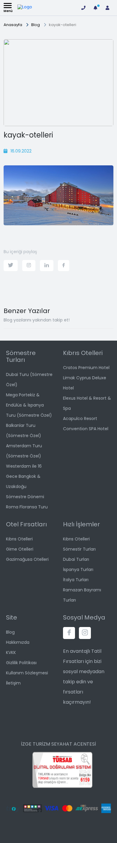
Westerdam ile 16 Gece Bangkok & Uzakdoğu (24, 476)
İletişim (13, 683)
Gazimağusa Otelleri (27, 559)
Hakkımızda (17, 642)
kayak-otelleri (62, 25)
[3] (95, 8)
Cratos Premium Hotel (86, 368)
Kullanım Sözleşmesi (27, 673)
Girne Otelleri (19, 549)
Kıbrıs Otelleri (19, 539)
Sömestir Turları (79, 549)
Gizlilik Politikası (21, 663)
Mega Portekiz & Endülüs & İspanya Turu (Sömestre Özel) (29, 405)
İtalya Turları (75, 580)
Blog (35, 25)
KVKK (11, 652)
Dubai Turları (76, 559)
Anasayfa (13, 25)
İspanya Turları (78, 569)
